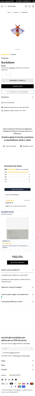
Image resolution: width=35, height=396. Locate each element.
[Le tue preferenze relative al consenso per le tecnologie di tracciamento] (1, 297)
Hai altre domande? (17, 262)
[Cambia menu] (2, 6)
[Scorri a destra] (19, 49)
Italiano (3, 375)
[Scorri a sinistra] (15, 49)
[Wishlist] (26, 6)
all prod (16, 12)
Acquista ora (17, 86)
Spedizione (12, 68)
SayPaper (9, 390)
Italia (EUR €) (16, 375)
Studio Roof (4, 58)
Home (9, 12)
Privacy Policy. (26, 356)
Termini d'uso (16, 356)
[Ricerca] (29, 6)
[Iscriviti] (32, 348)
